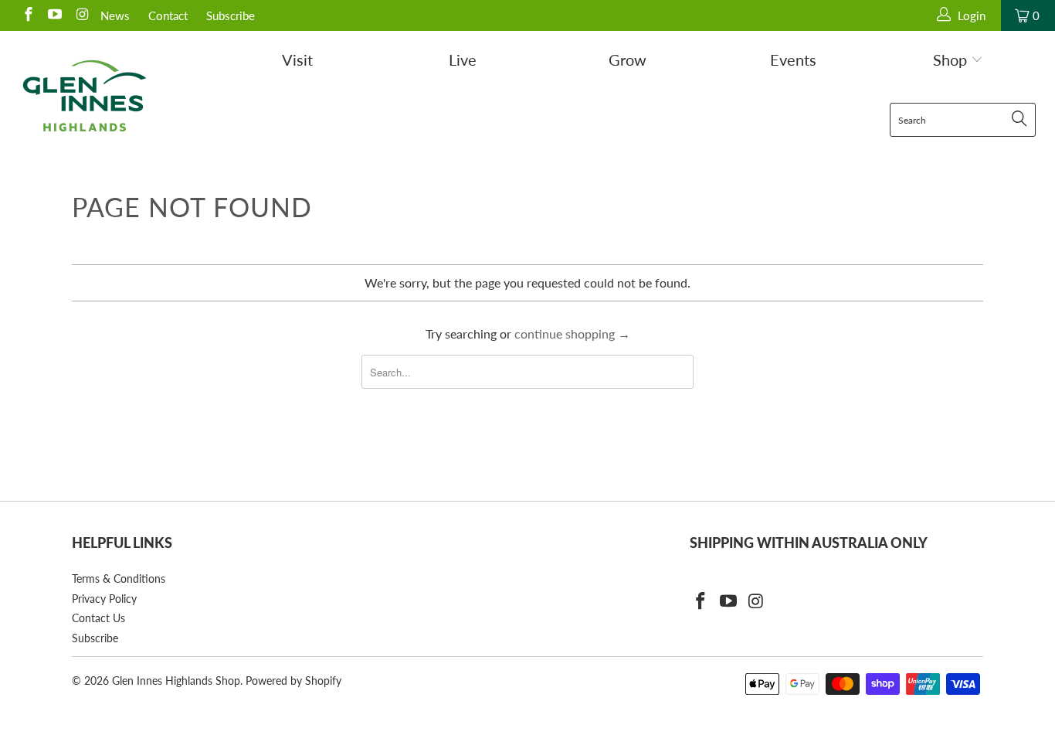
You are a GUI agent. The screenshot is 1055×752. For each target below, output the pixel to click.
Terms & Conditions (118, 578)
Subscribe (230, 15)
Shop (952, 59)
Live (463, 59)
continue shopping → (572, 333)
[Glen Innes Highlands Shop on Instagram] (81, 15)
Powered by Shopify (293, 680)
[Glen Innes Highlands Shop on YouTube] (54, 15)
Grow (627, 59)
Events (793, 59)
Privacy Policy (104, 598)
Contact (168, 15)
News (115, 15)
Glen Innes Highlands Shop (176, 680)
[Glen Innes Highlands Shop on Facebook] (27, 15)
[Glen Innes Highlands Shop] (84, 96)
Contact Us (98, 617)
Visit (297, 59)
